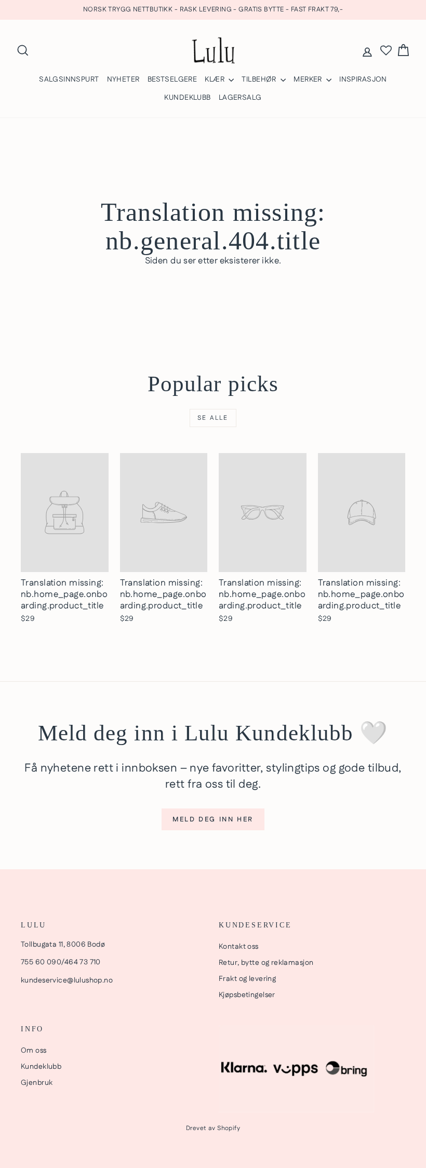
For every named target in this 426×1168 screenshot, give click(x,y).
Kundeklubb (41, 1066)
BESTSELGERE (172, 79)
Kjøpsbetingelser (247, 995)
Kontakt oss (239, 946)
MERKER (309, 79)
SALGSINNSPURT (69, 79)
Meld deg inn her (213, 819)
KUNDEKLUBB (187, 97)
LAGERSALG (240, 97)
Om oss (34, 1050)
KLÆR (215, 79)
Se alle (213, 418)
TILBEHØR (260, 79)
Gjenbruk (36, 1083)
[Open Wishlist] (386, 50)
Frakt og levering (247, 979)
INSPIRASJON (363, 79)
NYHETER (123, 79)
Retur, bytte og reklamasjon (266, 963)
